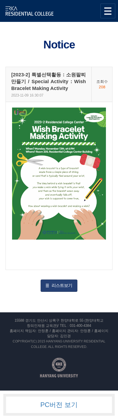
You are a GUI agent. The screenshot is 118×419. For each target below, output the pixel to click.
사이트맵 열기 (107, 11)
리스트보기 (62, 285)
